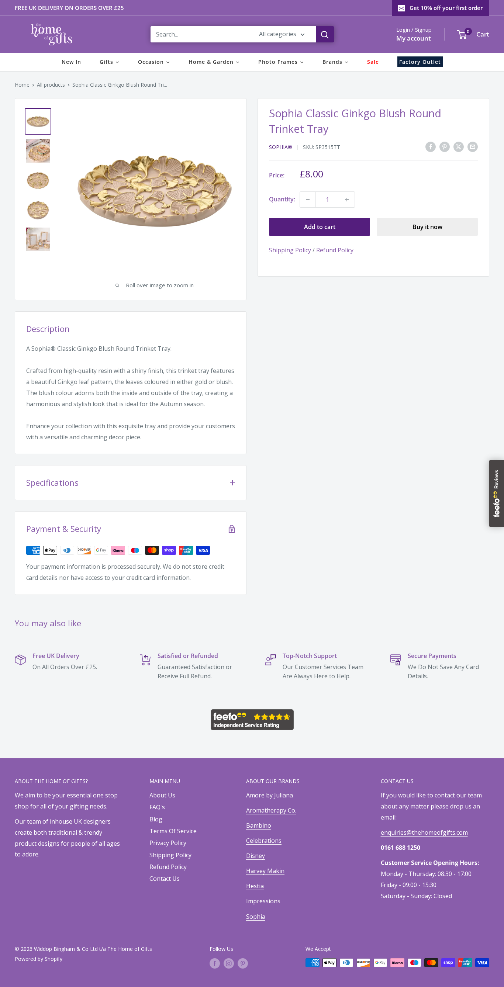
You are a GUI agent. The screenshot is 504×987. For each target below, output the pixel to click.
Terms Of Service (173, 831)
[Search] (325, 34)
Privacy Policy (167, 843)
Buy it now (427, 227)
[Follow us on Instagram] (229, 963)
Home (22, 84)
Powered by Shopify (38, 958)
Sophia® (280, 146)
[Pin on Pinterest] (444, 146)
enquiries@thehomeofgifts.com (424, 832)
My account (413, 38)
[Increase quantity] (347, 199)
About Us (162, 795)
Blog (155, 819)
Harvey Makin (265, 871)
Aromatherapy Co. (271, 810)
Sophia (255, 916)
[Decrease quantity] (307, 199)
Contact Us (164, 879)
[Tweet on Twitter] (458, 146)
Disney (255, 856)
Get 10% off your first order (446, 7)
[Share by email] (472, 146)
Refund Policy (334, 250)
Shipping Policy (290, 250)
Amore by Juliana (269, 795)
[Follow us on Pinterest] (243, 963)
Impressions (263, 901)
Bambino (258, 825)
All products (51, 84)
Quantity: (282, 199)
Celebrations (264, 841)
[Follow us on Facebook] (215, 963)
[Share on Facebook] (430, 146)
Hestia (255, 886)
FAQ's (157, 807)
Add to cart (319, 227)
